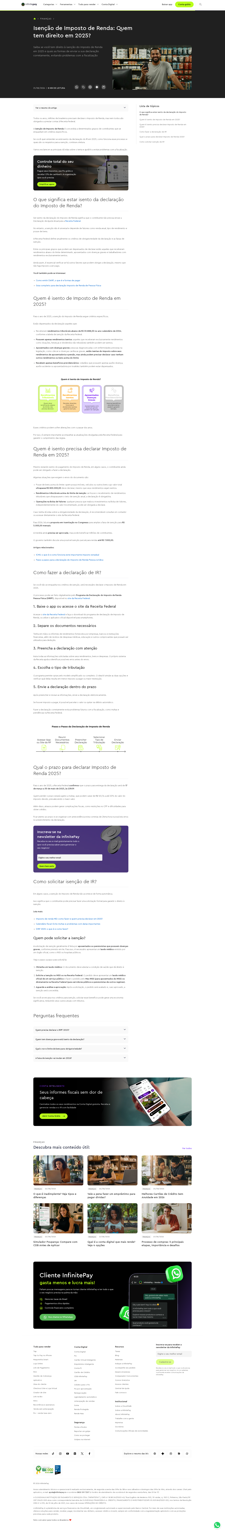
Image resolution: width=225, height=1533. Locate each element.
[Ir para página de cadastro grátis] (112, 1101)
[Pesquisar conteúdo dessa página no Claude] (179, 1453)
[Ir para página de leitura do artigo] (58, 1170)
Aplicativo (37, 1380)
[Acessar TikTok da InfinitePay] (53, 1453)
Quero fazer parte (46, 866)
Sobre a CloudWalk (123, 1406)
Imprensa (119, 1423)
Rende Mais (79, 1414)
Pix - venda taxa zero (42, 1413)
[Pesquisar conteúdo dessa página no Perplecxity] (103, 87)
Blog (117, 1355)
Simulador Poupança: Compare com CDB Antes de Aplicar (55, 1244)
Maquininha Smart (40, 1360)
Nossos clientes (122, 1384)
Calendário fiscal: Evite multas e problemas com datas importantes (68, 924)
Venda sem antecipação (43, 1409)
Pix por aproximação (83, 1389)
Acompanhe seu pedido (125, 1368)
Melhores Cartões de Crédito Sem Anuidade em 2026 (162, 1196)
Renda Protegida (81, 1409)
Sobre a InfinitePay (123, 1410)
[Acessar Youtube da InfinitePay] (67, 1453)
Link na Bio (37, 1397)
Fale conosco (121, 1393)
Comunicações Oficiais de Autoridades (131, 1431)
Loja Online (38, 1364)
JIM (75, 1381)
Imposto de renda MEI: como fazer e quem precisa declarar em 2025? (69, 919)
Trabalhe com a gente (124, 1418)
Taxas (117, 1351)
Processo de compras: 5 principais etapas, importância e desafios (163, 1244)
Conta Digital (80, 1352)
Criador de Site (39, 1393)
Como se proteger (82, 1435)
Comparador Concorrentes (126, 1376)
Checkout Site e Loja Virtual (45, 1388)
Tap (35, 1351)
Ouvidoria (119, 1427)
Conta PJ (78, 1368)
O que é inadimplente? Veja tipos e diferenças (54, 1196)
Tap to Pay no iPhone (42, 1355)
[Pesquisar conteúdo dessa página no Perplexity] (171, 1453)
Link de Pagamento (41, 1368)
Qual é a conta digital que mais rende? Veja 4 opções (111, 1244)
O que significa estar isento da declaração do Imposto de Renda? (162, 113)
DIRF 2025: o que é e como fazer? (52, 929)
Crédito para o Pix (82, 1385)
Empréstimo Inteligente (84, 1364)
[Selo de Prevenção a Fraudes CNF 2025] (58, 1470)
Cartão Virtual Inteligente (85, 1360)
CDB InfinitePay (80, 1376)
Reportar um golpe (82, 1431)
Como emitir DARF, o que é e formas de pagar (58, 280)
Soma (76, 1405)
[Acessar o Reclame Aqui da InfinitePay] (44, 1470)
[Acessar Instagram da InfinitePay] (60, 1453)
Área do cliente (39, 1384)
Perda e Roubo (80, 1427)
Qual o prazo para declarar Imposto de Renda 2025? (162, 137)
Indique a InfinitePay (123, 1364)
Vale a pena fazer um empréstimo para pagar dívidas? (111, 1196)
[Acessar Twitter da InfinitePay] (82, 1453)
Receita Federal (73, 221)
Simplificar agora (46, 184)
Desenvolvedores (122, 1372)
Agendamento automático (85, 1397)
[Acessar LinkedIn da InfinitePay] (75, 1453)
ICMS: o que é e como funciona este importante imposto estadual (67, 555)
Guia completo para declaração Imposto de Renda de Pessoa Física (68, 286)
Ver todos (187, 1148)
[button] (50, 4)
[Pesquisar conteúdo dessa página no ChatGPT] (90, 87)
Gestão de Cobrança (42, 1376)
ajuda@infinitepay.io (57, 1492)
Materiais (119, 1360)
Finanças (46, 19)
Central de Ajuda (122, 1388)
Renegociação (80, 1393)
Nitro (35, 1401)
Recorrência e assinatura (43, 1405)
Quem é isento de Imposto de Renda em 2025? (159, 120)
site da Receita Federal (79, 598)
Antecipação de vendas (84, 1401)
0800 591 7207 (83, 1492)
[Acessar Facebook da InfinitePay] (89, 1453)
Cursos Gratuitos (122, 1380)
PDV (35, 1372)
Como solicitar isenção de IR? (152, 142)
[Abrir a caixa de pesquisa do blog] (200, 4)
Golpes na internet (82, 1439)
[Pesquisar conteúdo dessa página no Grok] (187, 1453)
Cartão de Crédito (82, 1372)
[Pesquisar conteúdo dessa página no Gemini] (96, 87)
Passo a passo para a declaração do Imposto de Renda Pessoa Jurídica (69, 560)
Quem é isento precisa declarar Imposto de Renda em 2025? (162, 126)
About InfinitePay (122, 1414)
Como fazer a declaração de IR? (153, 132)
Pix (75, 1356)
